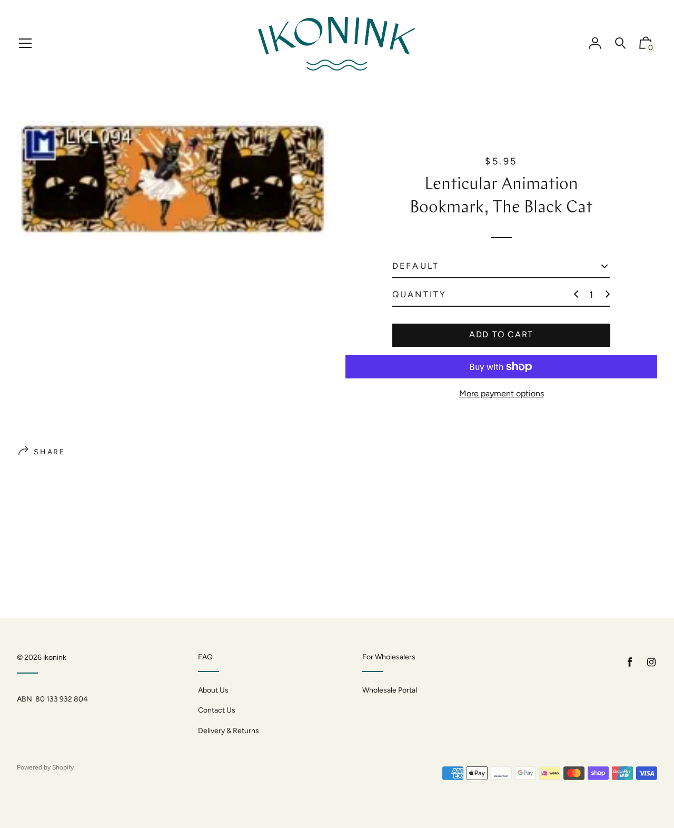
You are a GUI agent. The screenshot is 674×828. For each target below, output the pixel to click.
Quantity (419, 294)
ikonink (54, 657)
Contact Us (216, 710)
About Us (213, 690)
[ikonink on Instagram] (651, 662)
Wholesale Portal (389, 690)
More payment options (501, 393)
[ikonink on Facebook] (630, 662)
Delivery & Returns (228, 730)
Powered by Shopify (45, 767)
